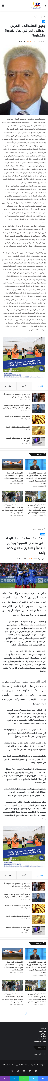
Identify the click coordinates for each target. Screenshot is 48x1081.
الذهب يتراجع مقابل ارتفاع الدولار (18, 427)
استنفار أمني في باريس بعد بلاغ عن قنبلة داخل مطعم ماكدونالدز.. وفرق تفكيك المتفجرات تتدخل (37, 508)
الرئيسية (41, 16)
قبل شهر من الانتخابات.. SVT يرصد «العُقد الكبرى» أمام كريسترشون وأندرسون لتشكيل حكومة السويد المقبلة (36, 478)
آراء (35, 16)
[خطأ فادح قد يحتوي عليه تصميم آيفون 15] (38, 441)
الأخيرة (24, 386)
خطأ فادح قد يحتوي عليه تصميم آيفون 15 (18, 439)
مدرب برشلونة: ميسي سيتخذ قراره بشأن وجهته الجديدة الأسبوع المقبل (16, 406)
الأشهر (40, 386)
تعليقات (8, 386)
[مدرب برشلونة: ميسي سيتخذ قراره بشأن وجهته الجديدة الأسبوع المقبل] (38, 408)
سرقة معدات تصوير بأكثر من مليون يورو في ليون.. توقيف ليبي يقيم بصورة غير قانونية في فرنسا (12, 508)
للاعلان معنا (42, 1039)
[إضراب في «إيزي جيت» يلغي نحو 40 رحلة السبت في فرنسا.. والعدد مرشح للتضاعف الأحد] (12, 464)
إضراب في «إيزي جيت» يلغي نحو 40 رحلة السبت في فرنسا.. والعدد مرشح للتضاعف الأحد (13, 477)
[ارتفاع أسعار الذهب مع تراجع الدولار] (38, 419)
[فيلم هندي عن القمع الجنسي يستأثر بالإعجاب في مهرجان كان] (38, 397)
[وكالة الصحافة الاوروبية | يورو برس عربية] (36, 5)
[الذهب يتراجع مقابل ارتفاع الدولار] (38, 430)
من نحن (43, 1034)
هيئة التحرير (42, 1031)
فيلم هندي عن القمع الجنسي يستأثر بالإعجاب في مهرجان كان (16, 395)
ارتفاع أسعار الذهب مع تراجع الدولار (17, 416)
